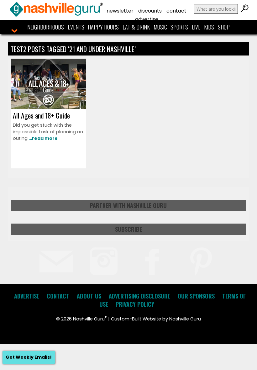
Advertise (146, 19)
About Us (89, 296)
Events (76, 27)
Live (196, 27)
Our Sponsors (196, 296)
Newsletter (120, 10)
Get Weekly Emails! (29, 357)
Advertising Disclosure (139, 296)
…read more (43, 138)
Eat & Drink (136, 27)
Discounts (150, 10)
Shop (224, 27)
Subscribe (128, 229)
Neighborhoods (45, 27)
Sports (179, 27)
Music (160, 27)
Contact (176, 10)
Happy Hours (103, 27)
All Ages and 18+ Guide (41, 115)
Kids (209, 27)
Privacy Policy (135, 304)
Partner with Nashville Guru (128, 205)
